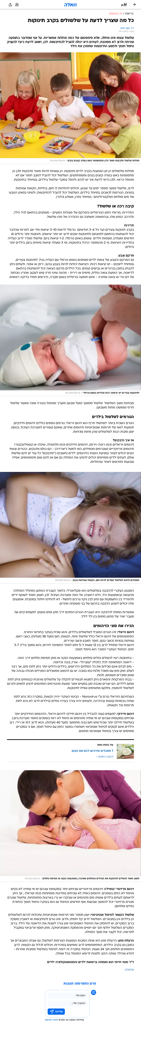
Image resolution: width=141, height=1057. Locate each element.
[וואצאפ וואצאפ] (17, 4)
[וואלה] (70, 4)
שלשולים (129, 970)
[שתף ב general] (10, 5)
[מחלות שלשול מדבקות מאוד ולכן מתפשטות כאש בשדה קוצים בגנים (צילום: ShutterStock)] (70, 108)
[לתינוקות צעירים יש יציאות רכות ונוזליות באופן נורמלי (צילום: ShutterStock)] (70, 340)
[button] (124, 4)
